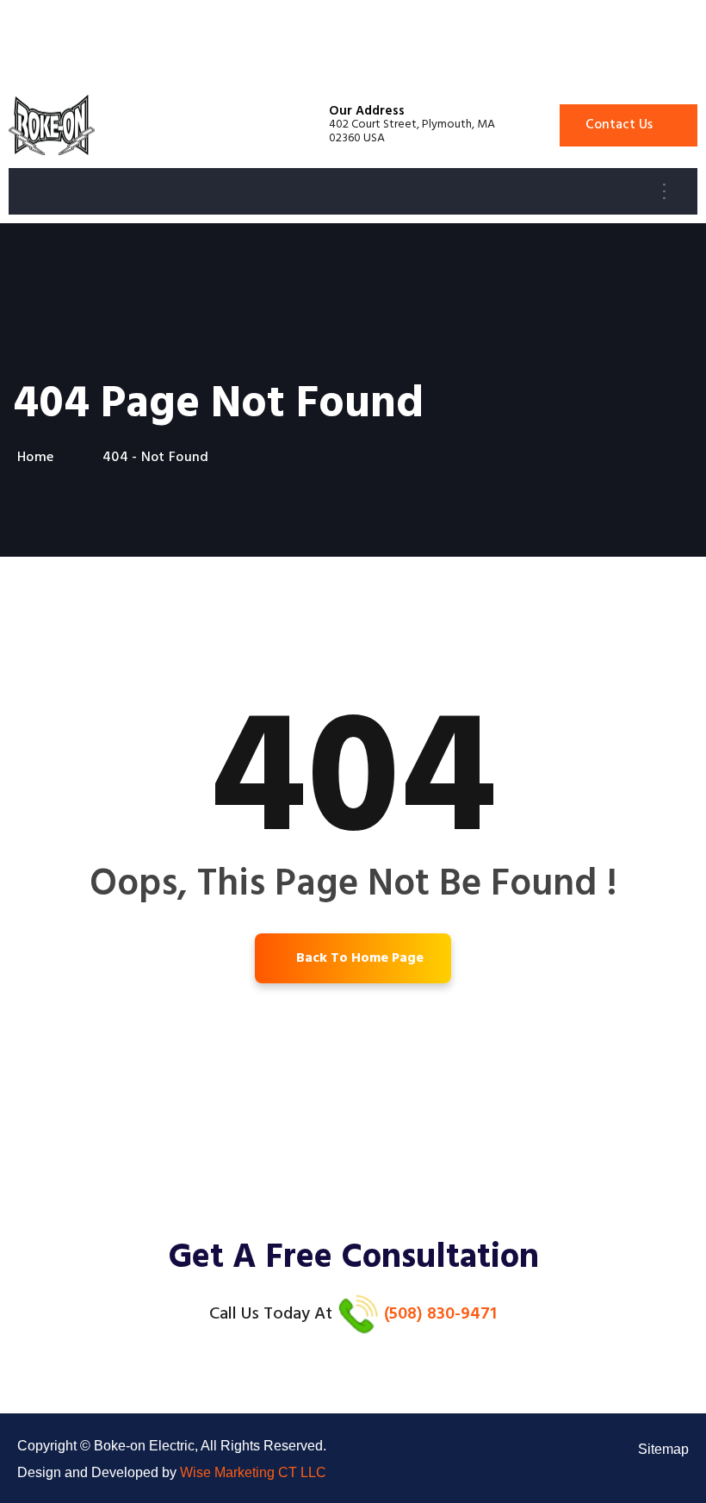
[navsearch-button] (679, 192)
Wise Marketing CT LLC (253, 1472)
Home (39, 457)
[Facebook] (680, 1477)
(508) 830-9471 (440, 1314)
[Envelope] (645, 1477)
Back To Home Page (358, 958)
